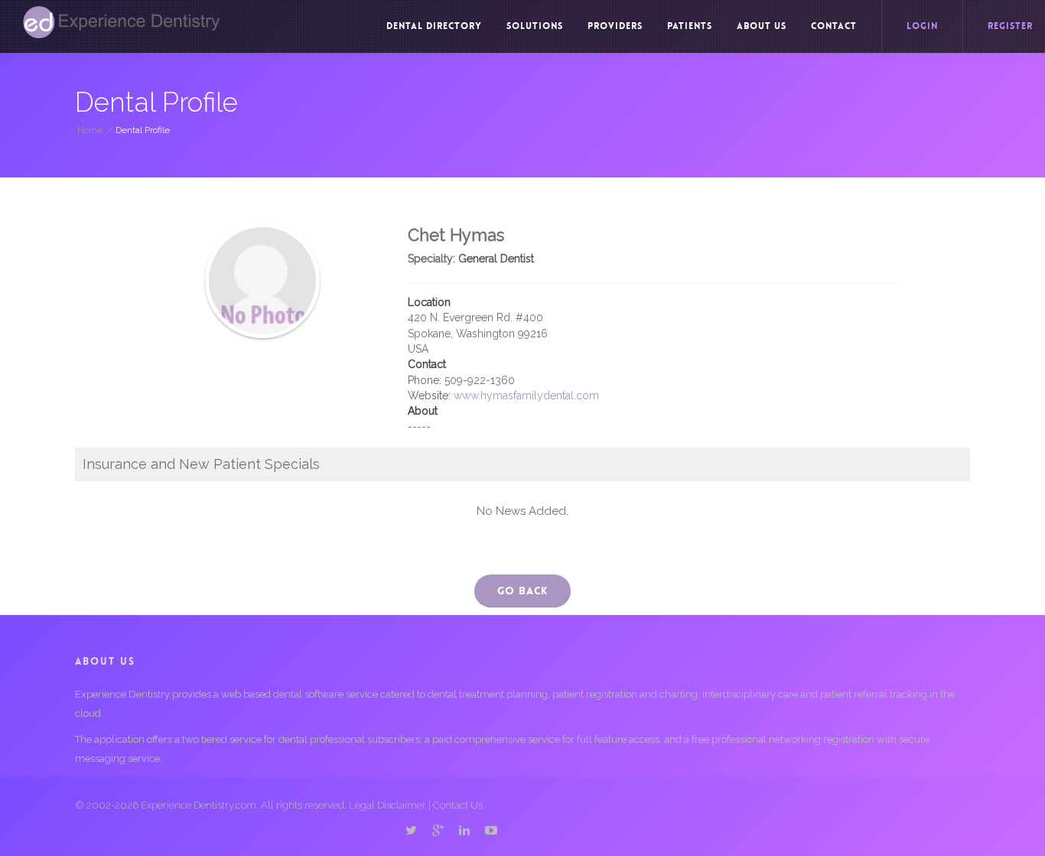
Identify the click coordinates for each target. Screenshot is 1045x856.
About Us (761, 26)
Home (90, 130)
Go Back (522, 590)
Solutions (534, 26)
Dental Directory (434, 26)
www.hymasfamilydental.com (526, 395)
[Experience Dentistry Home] (121, 22)
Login (922, 26)
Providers (615, 26)
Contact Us (458, 805)
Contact (834, 26)
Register (1010, 26)
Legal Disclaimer (387, 805)
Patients (689, 26)
